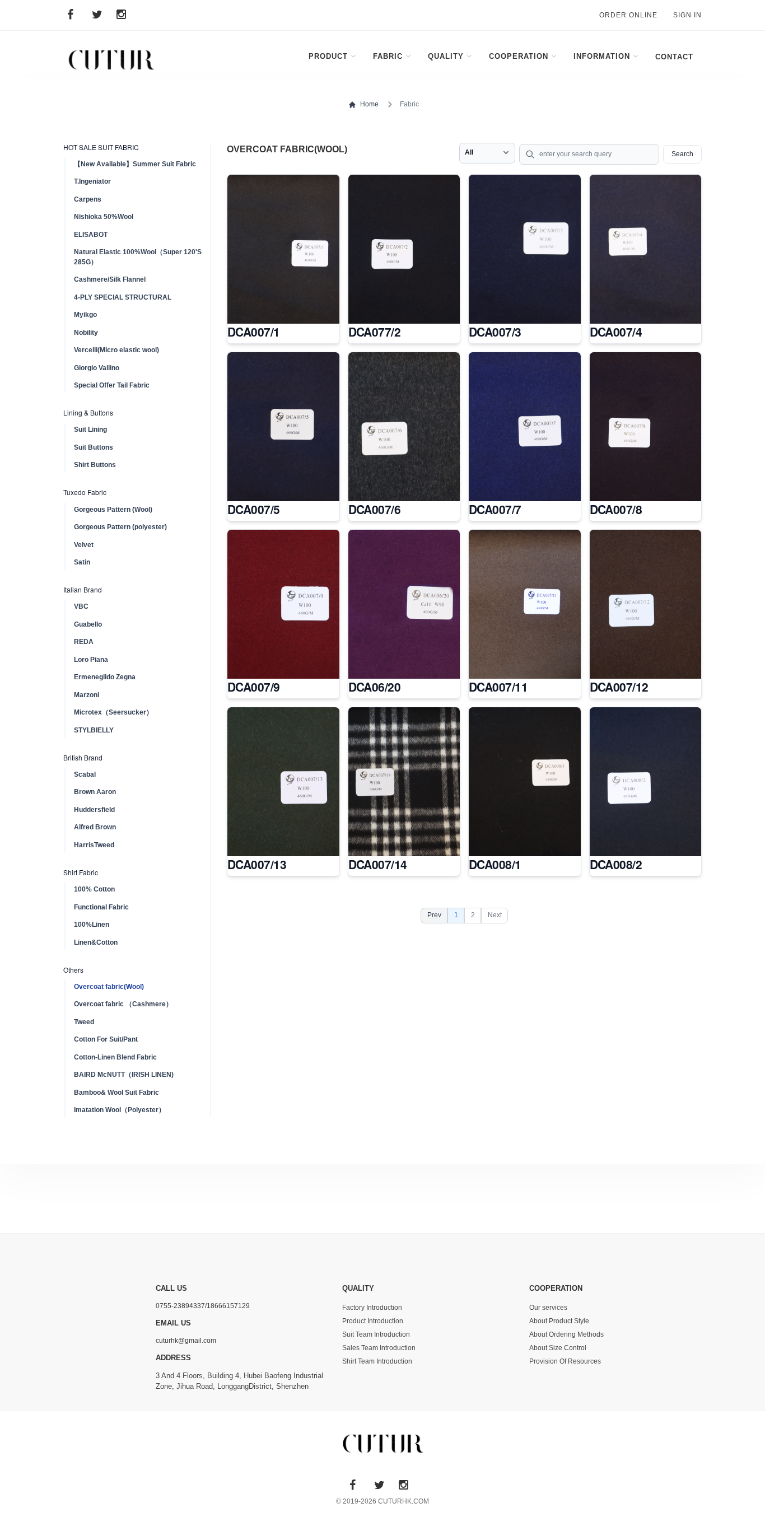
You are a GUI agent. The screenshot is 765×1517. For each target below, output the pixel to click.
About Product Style (559, 1321)
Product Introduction (372, 1321)
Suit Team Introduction (376, 1334)
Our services (548, 1307)
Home (369, 104)
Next (495, 915)
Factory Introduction (372, 1307)
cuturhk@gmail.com (186, 1341)
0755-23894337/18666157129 (203, 1306)
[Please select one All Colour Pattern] (487, 153)
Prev (434, 915)
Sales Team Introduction (379, 1348)
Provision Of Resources (565, 1361)
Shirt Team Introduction (377, 1361)
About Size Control (557, 1348)
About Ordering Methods (566, 1334)
